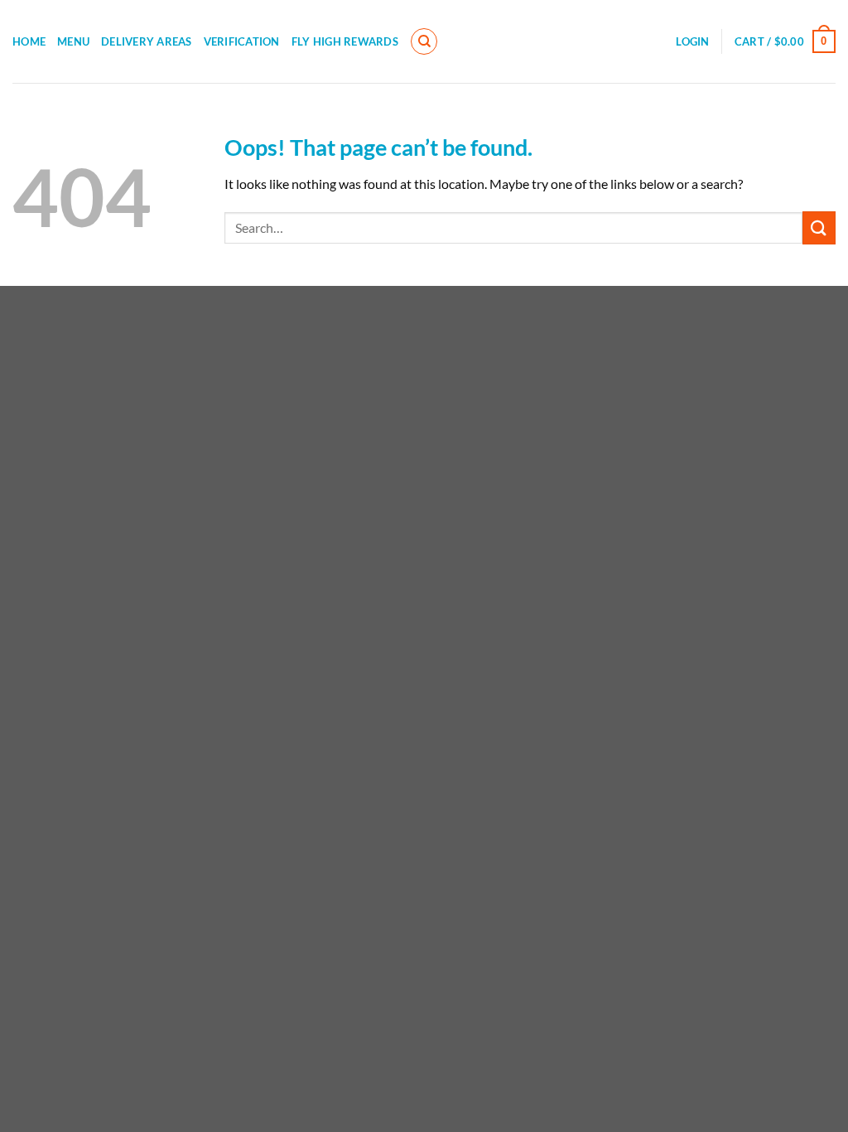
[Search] (424, 41)
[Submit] (819, 227)
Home (29, 41)
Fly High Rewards (345, 41)
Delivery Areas (146, 41)
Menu (73, 41)
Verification (242, 41)
